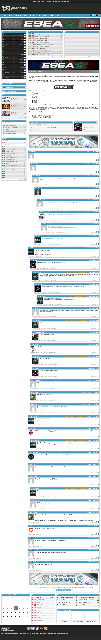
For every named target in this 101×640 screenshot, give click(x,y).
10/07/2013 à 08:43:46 (93, 512)
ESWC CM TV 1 (40, 620)
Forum (25, 15)
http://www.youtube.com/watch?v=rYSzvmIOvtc (52, 238)
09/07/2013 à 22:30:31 (93, 248)
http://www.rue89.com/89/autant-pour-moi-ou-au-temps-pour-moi (62, 227)
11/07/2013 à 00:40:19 (93, 562)
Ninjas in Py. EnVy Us (86, 604)
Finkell (48, 224)
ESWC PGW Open (40, 599)
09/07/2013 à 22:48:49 (93, 452)
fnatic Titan (61, 599)
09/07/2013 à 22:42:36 (93, 440)
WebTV (32, 15)
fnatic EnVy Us (62, 604)
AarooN (37, 163)
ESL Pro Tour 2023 (91, 621)
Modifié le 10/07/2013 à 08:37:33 (90, 392)
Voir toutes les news (57, 56)
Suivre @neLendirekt (88, 127)
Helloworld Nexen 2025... (11, 149)
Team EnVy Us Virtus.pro (87, 599)
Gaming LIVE (39, 602)
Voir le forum (22, 179)
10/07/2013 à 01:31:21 (93, 332)
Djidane (37, 392)
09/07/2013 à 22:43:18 (93, 380)
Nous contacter (5, 628)
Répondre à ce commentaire (35, 160)
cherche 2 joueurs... (10, 151)
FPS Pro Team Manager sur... (12, 157)
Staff (57, 15)
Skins (44, 15)
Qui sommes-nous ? (6, 627)
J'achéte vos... (8, 176)
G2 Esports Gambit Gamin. (65, 597)
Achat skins (8, 178)
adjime (35, 526)
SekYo (41, 187)
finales (54, 127)
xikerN (36, 344)
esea (48, 127)
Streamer (7, 163)
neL (36, 260)
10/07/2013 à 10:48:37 (93, 199)
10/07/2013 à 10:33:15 (93, 488)
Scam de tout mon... (10, 171)
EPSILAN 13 (39, 604)
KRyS (34, 428)
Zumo (34, 464)
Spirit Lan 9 (64, 621)
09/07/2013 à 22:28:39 (93, 151)
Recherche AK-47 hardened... (11, 169)
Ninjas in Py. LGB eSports (87, 597)
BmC (34, 562)
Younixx (42, 236)
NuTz (41, 284)
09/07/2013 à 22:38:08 (93, 356)
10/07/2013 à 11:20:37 (93, 296)
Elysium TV (39, 617)
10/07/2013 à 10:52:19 (93, 236)
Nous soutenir (4, 629)
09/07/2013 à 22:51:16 (93, 175)
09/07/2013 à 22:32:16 (93, 416)
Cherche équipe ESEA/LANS (11, 161)
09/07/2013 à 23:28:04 (93, 476)
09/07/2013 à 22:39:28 (93, 428)
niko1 (34, 538)
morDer (35, 476)
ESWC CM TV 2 (40, 610)
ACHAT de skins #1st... (10, 174)
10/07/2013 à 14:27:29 (93, 538)
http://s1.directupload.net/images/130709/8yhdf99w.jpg (47, 479)
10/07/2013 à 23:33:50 (93, 550)
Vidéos (38, 15)
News (10, 15)
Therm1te (35, 452)
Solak (21, 633)
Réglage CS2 (8, 142)
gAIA (36, 404)
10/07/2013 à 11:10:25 (93, 368)
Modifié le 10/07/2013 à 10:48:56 (90, 404)
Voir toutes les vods (20, 135)
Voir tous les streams (49, 622)
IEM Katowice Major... (78, 621)
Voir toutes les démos (93, 606)
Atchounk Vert (41, 332)
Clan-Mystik (39, 612)
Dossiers (51, 15)
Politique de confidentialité (7, 630)
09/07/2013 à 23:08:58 (93, 187)
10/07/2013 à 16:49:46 (93, 500)
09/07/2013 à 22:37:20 (93, 163)
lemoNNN (46, 212)
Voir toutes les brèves (93, 56)
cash (51, 127)
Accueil (4, 15)
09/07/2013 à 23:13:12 (93, 464)
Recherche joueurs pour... (11, 159)
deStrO (16, 633)
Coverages (17, 15)
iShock (34, 151)
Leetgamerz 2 (39, 607)
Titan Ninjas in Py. (85, 602)
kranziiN (35, 550)
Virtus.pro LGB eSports (64, 602)
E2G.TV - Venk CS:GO (42, 615)
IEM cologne (8, 155)
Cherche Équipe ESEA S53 (11, 165)
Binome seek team (9, 147)
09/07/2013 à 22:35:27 (93, 272)
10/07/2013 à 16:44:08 (93, 224)
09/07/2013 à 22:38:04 (93, 308)
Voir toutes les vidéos (20, 117)
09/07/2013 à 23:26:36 (93, 284)
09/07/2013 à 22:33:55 (93, 260)
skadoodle (38, 597)
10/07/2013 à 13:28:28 (93, 526)
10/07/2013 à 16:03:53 (93, 212)
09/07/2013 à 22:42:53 (93, 320)
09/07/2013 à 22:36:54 (93, 344)
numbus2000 (39, 380)
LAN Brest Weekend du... (11, 153)
